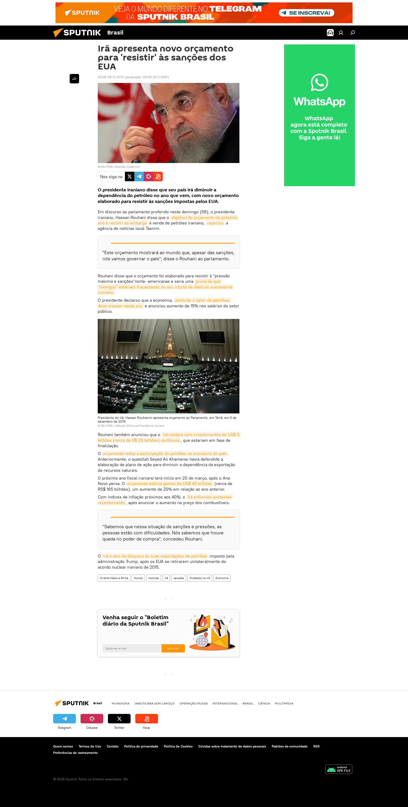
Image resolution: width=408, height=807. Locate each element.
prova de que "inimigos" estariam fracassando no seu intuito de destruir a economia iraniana (166, 287)
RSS (316, 746)
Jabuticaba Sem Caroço (154, 703)
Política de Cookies (178, 746)
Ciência (264, 703)
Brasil (247, 703)
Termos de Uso (90, 746)
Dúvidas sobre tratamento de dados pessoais (232, 746)
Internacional (225, 703)
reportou (215, 223)
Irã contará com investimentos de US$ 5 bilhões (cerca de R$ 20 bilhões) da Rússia (169, 437)
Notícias (154, 578)
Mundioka (120, 703)
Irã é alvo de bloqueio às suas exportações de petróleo (155, 556)
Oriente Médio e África (114, 578)
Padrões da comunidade (290, 746)
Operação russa (193, 703)
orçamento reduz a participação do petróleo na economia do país (165, 453)
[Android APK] (339, 769)
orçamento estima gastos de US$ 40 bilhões (170, 483)
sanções (179, 578)
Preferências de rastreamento (75, 753)
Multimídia (284, 703)
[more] (74, 78)
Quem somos (63, 746)
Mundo (138, 578)
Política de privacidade (141, 746)
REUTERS (107, 166)
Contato (113, 746)
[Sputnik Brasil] (79, 38)
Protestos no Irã (200, 578)
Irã (166, 578)
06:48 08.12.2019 (110, 77)
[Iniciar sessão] (341, 32)
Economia (222, 578)
